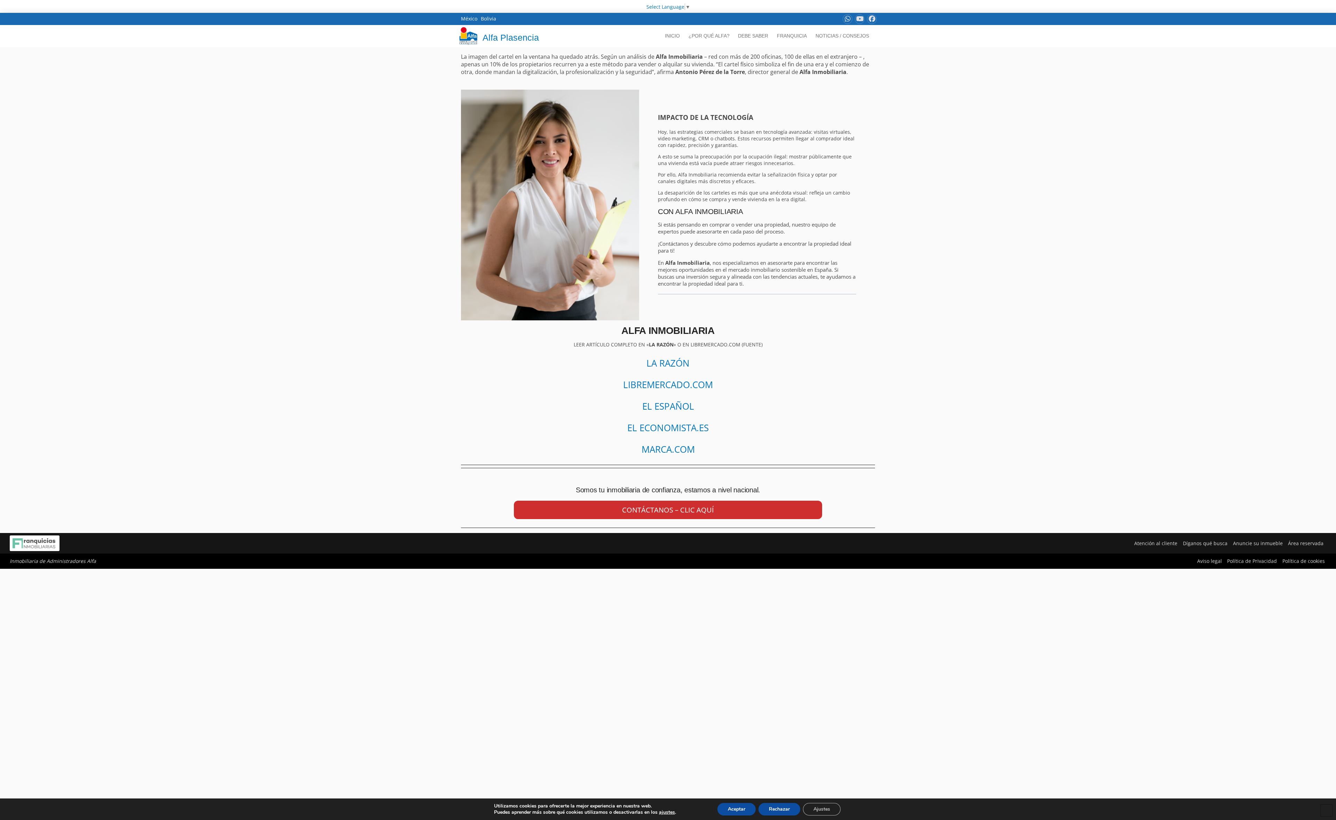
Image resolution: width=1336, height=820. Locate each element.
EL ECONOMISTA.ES (668, 427)
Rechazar (779, 809)
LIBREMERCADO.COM (668, 384)
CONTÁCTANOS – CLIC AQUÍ (668, 510)
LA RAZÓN (668, 363)
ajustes (667, 812)
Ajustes (821, 809)
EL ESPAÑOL (668, 406)
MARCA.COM (668, 449)
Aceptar (736, 809)
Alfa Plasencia (511, 37)
